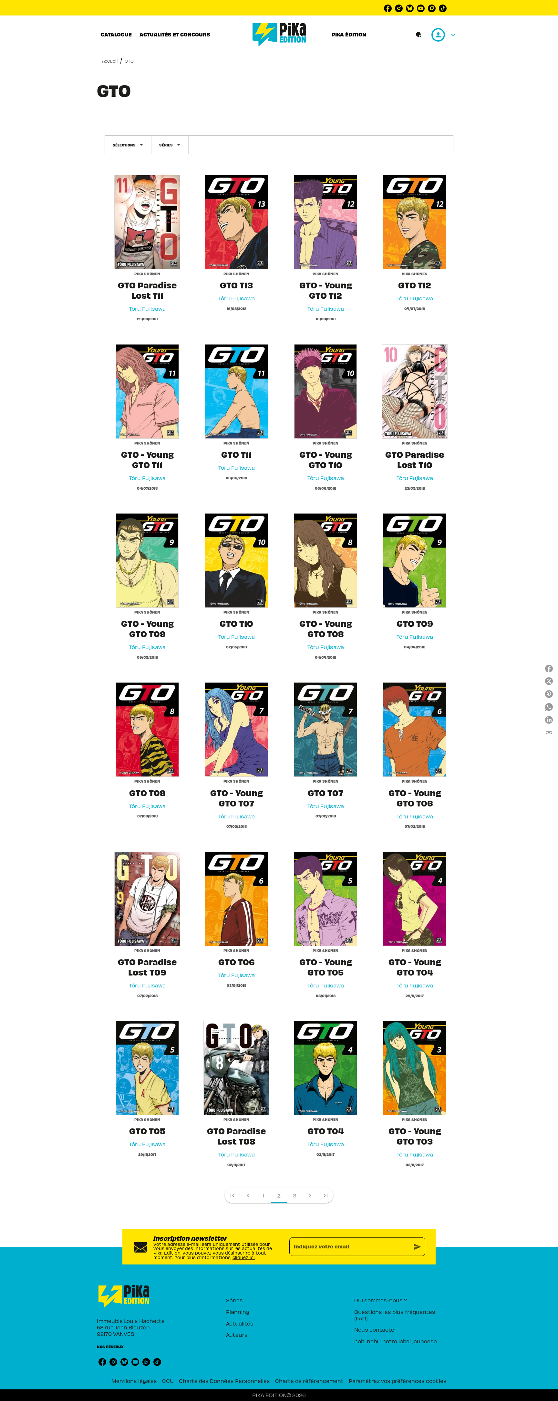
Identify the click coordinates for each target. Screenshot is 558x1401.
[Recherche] (419, 35)
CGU (168, 1380)
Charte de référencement (309, 1380)
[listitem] (387, 8)
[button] (128, 145)
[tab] (116, 34)
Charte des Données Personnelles (224, 1380)
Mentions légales (134, 1380)
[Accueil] (279, 34)
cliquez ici (243, 1257)
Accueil (110, 61)
